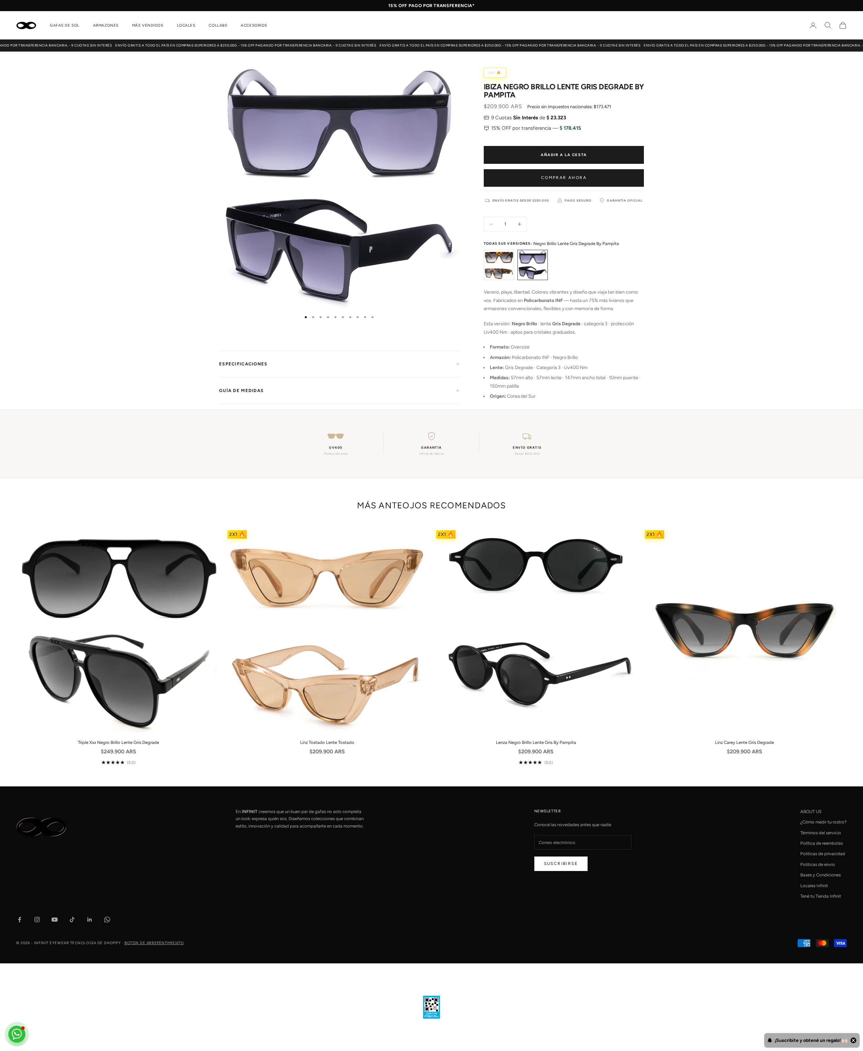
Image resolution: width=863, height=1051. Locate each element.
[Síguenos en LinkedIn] (89, 919)
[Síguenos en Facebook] (19, 919)
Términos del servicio (820, 832)
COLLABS (218, 25)
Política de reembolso (821, 843)
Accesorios (254, 25)
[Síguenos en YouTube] (54, 919)
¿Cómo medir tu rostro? (823, 821)
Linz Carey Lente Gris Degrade (744, 742)
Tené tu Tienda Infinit (820, 896)
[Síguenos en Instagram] (37, 919)
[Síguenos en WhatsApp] (107, 919)
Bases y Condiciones (820, 874)
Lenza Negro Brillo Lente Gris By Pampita (536, 742)
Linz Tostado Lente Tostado (327, 742)
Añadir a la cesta (564, 154)
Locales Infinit (814, 885)
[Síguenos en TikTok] (72, 919)
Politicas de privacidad (822, 853)
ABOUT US (811, 811)
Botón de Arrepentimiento (154, 943)
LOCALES (186, 25)
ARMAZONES (106, 25)
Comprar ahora (564, 177)
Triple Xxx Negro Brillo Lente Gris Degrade (118, 742)
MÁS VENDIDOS (147, 25)
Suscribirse (561, 863)
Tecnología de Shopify (95, 943)
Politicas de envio (817, 864)
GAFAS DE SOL (65, 25)
